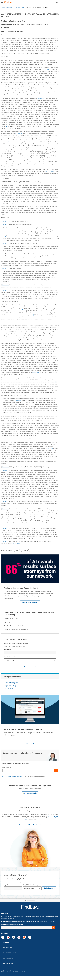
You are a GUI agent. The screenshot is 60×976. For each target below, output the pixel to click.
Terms (2, 971)
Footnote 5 (5, 285)
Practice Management (12, 683)
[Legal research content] (57, 958)
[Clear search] (54, 660)
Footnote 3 (5, 243)
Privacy (8, 971)
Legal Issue (7, 649)
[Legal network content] (57, 963)
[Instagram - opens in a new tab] (18, 937)
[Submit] (56, 770)
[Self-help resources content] (57, 953)
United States (10, 7)
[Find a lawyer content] (57, 948)
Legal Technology (10, 686)
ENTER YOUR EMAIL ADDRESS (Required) (12, 924)
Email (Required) (6, 767)
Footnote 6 (5, 290)
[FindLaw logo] (9, 2)
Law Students (9, 689)
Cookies (23, 971)
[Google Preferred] (29, 937)
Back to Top (31, 900)
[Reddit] (24, 937)
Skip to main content (30, 2)
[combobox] (30, 652)
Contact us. (11, 918)
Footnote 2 (5, 224)
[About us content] (57, 943)
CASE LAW (3, 7)
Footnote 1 (5, 221)
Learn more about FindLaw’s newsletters (12, 776)
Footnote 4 (5, 268)
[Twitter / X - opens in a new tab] (13, 937)
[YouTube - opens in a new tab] (8, 937)
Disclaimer (15, 971)
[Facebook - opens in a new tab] (2, 937)
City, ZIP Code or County (11, 657)
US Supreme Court (20, 7)
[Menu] (2, 2)
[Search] (57, 2)
